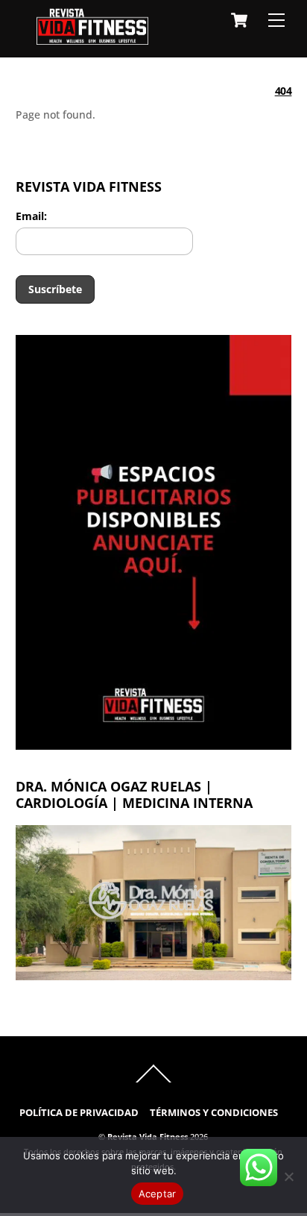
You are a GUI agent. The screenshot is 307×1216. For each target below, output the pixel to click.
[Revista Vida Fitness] (92, 37)
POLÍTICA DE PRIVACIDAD (79, 1112)
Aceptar (158, 1194)
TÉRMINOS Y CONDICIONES (214, 1112)
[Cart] (239, 20)
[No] (288, 1176)
